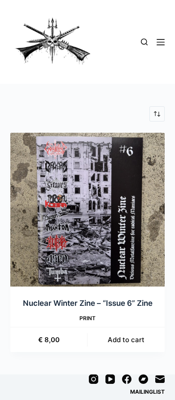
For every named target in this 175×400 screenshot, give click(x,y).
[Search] (144, 42)
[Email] (160, 379)
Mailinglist (147, 391)
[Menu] (161, 42)
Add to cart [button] (126, 339)
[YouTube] (110, 379)
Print (87, 318)
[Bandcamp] (143, 379)
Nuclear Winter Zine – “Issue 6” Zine (88, 303)
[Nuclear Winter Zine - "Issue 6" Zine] (87, 210)
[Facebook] (126, 379)
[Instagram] (93, 379)
